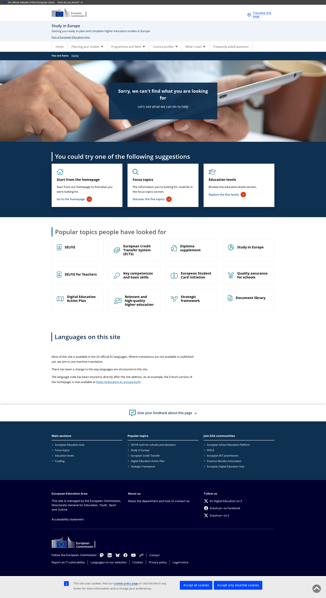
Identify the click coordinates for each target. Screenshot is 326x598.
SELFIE (70, 247)
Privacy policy (158, 562)
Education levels (222, 179)
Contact (154, 555)
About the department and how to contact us (158, 501)
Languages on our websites (108, 562)
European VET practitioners (223, 455)
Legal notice (180, 562)
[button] (249, 15)
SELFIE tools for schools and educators (153, 444)
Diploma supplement (190, 248)
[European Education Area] (71, 12)
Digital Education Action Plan (81, 299)
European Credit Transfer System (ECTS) (137, 250)
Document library (250, 298)
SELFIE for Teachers (81, 274)
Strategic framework (190, 299)
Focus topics (143, 179)
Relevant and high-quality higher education (139, 301)
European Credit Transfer (145, 455)
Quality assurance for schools (252, 275)
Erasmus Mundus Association (224, 461)
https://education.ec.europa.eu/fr (118, 382)
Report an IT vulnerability (68, 562)
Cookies (137, 562)
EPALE (210, 450)
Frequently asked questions (231, 47)
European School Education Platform (228, 444)
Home (60, 47)
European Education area (69, 444)
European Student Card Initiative (196, 275)
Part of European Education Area (71, 37)
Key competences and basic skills (138, 275)
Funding (60, 461)
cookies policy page (126, 583)
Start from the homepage (78, 179)
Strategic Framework (143, 466)
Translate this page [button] (262, 14)
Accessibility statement (68, 519)
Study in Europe (250, 247)
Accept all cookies (196, 585)
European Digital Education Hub (225, 466)
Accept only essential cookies (238, 585)
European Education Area (69, 493)
